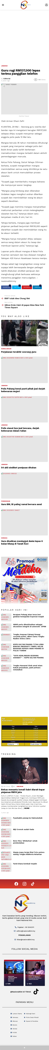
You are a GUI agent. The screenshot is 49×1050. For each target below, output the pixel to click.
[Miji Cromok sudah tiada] (6, 833)
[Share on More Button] (24, 1047)
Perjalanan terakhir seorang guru (18, 352)
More (26, 808)
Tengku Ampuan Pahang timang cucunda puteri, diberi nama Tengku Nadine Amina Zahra (28, 636)
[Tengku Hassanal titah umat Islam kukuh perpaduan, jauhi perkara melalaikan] (6, 668)
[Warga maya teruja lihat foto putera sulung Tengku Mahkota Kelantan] (6, 855)
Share (4, 86)
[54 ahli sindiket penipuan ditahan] (24, 449)
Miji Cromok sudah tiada (23, 829)
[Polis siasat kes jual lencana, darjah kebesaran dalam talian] (24, 409)
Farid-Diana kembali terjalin (25, 864)
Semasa (4, 538)
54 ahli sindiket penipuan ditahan (18, 467)
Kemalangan (6, 349)
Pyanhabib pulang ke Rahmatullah (27, 818)
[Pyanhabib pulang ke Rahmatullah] (6, 821)
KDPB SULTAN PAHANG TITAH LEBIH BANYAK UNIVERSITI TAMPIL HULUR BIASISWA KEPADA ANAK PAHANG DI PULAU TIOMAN (28, 647)
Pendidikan (5, 501)
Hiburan (20, 786)
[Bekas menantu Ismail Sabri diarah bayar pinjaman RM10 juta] (24, 771)
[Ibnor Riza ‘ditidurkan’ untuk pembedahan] (6, 844)
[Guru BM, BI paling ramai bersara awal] (24, 485)
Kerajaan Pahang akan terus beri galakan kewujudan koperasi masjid (28, 616)
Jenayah (4, 385)
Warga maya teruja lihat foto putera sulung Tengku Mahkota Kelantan (28, 853)
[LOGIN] (46, 5)
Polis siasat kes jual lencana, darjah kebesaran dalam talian (20, 429)
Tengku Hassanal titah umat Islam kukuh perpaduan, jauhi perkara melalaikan (27, 668)
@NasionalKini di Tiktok (20, 992)
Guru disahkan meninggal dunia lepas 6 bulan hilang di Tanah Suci (22, 542)
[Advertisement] (24, 35)
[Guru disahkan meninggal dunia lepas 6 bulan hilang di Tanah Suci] (24, 522)
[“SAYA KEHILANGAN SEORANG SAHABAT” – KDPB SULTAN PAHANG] (6, 658)
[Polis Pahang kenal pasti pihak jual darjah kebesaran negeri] (24, 370)
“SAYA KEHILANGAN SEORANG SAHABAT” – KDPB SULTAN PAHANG (28, 657)
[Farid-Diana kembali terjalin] (6, 867)
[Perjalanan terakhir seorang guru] (24, 333)
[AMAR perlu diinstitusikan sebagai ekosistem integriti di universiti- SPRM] (6, 627)
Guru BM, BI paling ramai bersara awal (21, 504)
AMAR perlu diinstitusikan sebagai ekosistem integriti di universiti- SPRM (29, 626)
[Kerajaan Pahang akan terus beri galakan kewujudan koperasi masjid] (6, 617)
